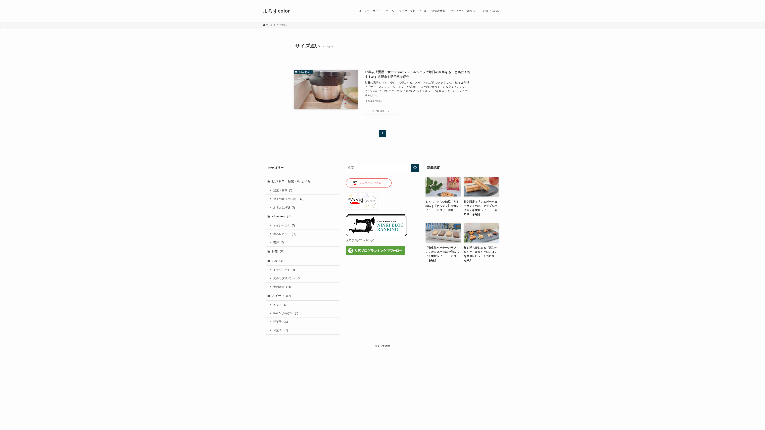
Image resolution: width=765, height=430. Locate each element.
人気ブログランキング (360, 240)
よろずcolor (276, 11)
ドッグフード (284, 269)
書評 (278, 242)
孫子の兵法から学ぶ (288, 198)
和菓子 (280, 330)
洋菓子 (280, 321)
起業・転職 (282, 190)
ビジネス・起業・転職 (291, 181)
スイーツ (281, 295)
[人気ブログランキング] (377, 235)
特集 (278, 251)
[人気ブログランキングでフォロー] (375, 254)
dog (277, 260)
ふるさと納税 (284, 207)
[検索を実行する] (415, 168)
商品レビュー (284, 234)
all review (281, 216)
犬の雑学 (282, 286)
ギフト (279, 304)
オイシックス (284, 225)
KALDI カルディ (285, 313)
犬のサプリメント (286, 278)
